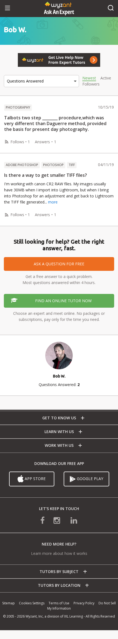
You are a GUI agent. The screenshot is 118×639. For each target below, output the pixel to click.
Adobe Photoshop (22, 164)
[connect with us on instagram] (57, 519)
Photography (18, 107)
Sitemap (8, 603)
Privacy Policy (84, 603)
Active (105, 78)
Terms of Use (59, 603)
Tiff (72, 164)
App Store (35, 478)
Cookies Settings (31, 603)
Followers (91, 84)
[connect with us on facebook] (42, 519)
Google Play (89, 478)
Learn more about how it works (59, 553)
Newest (89, 78)
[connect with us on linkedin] (74, 519)
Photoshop (53, 164)
